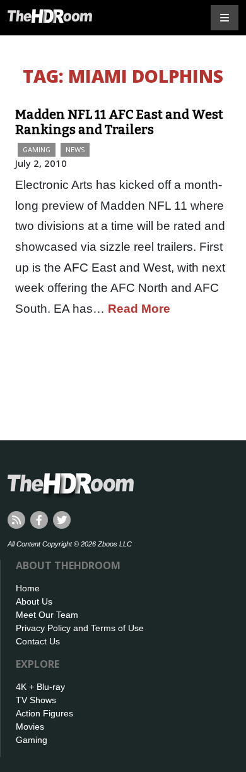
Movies (30, 726)
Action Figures (44, 713)
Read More (139, 308)
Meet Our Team (47, 615)
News (75, 149)
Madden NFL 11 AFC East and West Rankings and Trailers (119, 122)
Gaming (36, 149)
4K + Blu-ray (40, 687)
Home (28, 588)
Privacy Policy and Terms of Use (80, 628)
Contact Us (38, 641)
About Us (34, 601)
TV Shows (36, 700)
